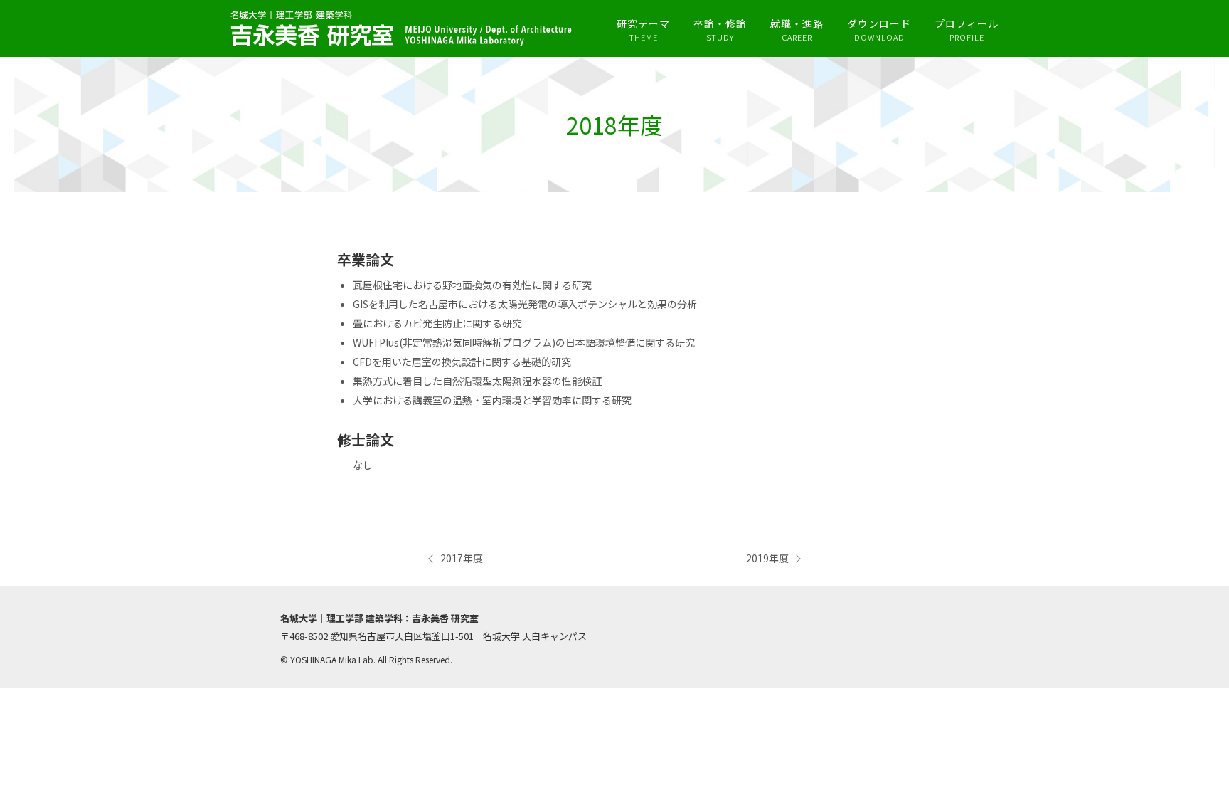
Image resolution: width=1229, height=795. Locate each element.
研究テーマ (643, 29)
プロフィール (967, 29)
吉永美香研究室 (401, 28)
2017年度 (461, 558)
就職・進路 (797, 29)
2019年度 (767, 558)
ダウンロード (879, 29)
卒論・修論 (720, 29)
